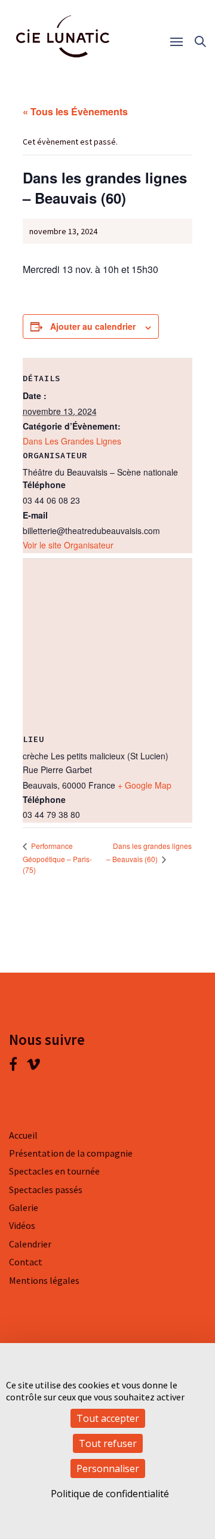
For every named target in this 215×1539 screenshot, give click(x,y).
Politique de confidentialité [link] (110, 1493)
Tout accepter (107, 1418)
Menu (180, 42)
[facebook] (17, 1066)
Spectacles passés (45, 1189)
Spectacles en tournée (54, 1171)
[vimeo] (33, 1066)
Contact (25, 1262)
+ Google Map (144, 785)
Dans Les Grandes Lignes (72, 441)
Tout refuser (108, 1443)
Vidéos (22, 1225)
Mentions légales (44, 1280)
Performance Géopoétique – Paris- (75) (57, 858)
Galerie (23, 1207)
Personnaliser (107, 1468)
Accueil (23, 1135)
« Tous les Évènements (75, 111)
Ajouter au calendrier (93, 326)
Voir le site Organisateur (68, 545)
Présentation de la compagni (68, 1153)
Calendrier (30, 1244)
